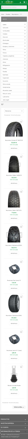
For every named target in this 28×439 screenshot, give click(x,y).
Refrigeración (6, 65)
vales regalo (6, 100)
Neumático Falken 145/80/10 (14, 175)
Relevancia (14, 111)
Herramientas (6, 87)
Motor (4, 62)
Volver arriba (19, 407)
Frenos (4, 52)
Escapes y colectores (8, 46)
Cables (4, 24)
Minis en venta (7, 93)
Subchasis (5, 75)
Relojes (5, 68)
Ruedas (5, 71)
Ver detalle (14, 148)
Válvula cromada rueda (14, 385)
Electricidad (6, 40)
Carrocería (5, 27)
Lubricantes (6, 96)
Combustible (6, 31)
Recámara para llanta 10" (14, 280)
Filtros (4, 49)
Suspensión (6, 78)
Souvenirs (5, 81)
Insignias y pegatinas (8, 56)
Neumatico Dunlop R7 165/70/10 (14, 140)
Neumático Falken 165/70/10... (14, 210)
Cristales (5, 34)
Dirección (5, 37)
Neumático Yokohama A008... (14, 315)
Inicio (5, 19)
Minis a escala (6, 84)
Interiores (5, 59)
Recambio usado (7, 90)
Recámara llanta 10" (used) (14, 350)
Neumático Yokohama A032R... (14, 245)
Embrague (5, 43)
